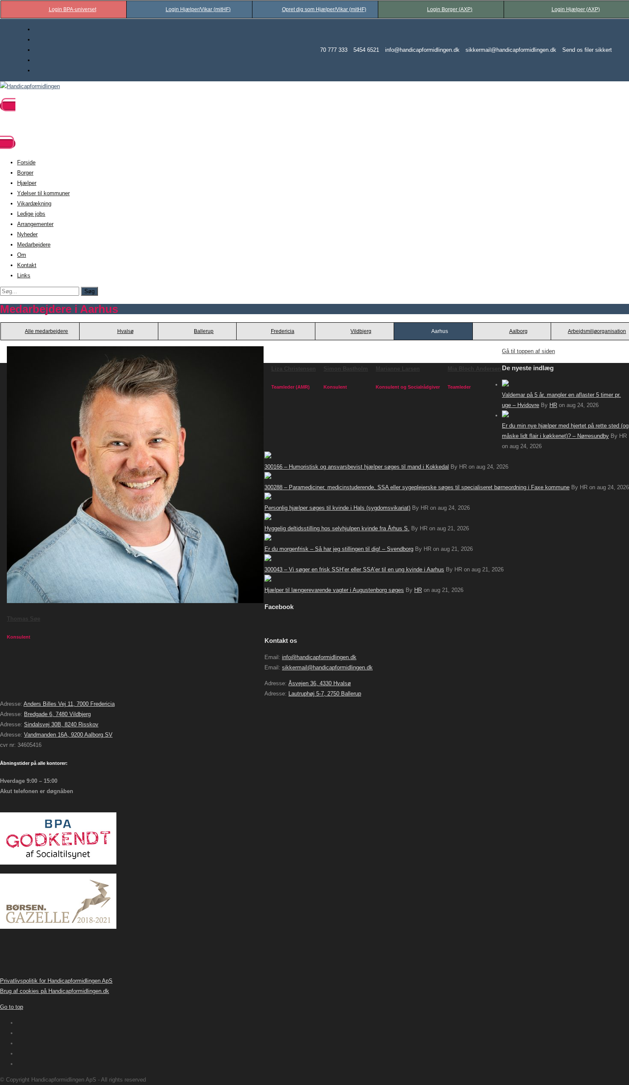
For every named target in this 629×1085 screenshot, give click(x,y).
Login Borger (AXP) (449, 9)
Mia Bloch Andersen (474, 369)
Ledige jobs (31, 214)
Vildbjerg (360, 331)
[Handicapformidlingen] (30, 86)
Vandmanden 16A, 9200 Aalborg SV (68, 734)
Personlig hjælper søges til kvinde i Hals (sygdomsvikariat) (337, 508)
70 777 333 (333, 50)
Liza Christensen (293, 369)
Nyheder (27, 234)
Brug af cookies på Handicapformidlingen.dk (54, 991)
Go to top (11, 1007)
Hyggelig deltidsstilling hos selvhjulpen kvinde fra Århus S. (336, 528)
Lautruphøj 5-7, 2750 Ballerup (324, 693)
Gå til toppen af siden (528, 351)
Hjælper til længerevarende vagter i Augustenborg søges (334, 590)
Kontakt (26, 265)
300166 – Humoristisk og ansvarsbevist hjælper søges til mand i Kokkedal (356, 467)
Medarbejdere (33, 244)
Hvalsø (125, 331)
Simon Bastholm (345, 369)
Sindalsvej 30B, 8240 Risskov (61, 724)
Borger (25, 172)
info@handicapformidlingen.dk (422, 50)
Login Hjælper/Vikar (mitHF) (198, 9)
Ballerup (204, 331)
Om (21, 255)
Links (23, 275)
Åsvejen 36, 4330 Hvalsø (319, 683)
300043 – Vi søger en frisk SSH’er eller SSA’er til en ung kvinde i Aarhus (354, 569)
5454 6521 (366, 50)
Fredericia (282, 331)
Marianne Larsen (398, 369)
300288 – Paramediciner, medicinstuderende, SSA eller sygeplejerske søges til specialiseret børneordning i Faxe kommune (417, 487)
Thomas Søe (23, 618)
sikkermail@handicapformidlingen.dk (511, 50)
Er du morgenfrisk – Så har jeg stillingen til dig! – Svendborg (338, 549)
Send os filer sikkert (587, 50)
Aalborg (518, 331)
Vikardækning (34, 203)
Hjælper (26, 183)
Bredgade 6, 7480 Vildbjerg (57, 714)
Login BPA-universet (72, 9)
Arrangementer (35, 224)
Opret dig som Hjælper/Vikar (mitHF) (324, 9)
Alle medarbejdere (46, 331)
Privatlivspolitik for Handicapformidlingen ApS (56, 981)
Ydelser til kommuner (43, 193)
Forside (26, 162)
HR (553, 405)
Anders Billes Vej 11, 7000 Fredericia (69, 704)
